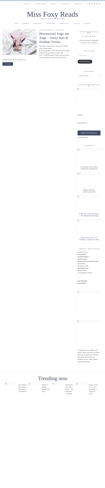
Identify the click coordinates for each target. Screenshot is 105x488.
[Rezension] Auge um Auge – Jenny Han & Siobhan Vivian (54, 38)
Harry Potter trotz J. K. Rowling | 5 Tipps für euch (89, 238)
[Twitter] (90, 1)
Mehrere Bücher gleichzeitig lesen (89, 191)
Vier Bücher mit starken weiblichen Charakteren (89, 168)
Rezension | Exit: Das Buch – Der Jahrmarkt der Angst (89, 215)
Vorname (80, 115)
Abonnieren (85, 61)
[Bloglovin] (97, 1)
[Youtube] (100, 1)
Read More (7, 63)
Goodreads (84, 42)
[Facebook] (87, 1)
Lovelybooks (93, 42)
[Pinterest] (92, 1)
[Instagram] (95, 1)
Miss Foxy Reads (52, 14)
